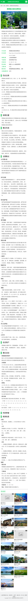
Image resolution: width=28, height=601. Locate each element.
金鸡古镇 (18, 551)
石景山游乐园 (19, 515)
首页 (1, 5)
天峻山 (4, 503)
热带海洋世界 (19, 503)
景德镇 (7, 5)
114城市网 (13, 598)
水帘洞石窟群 (19, 539)
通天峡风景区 (5, 564)
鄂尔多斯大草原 (20, 576)
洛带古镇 (4, 527)
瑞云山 (4, 588)
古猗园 (4, 551)
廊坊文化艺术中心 (20, 527)
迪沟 (3, 576)
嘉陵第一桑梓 (5, 539)
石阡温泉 (18, 564)
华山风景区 (5, 515)
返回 (4, 1)
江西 (4, 5)
